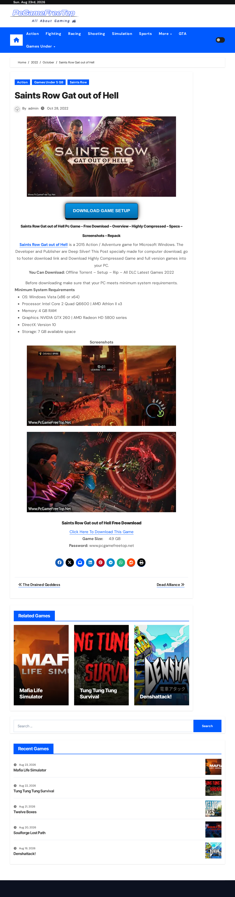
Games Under (39, 46)
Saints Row (78, 82)
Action (32, 33)
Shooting (96, 33)
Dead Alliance (169, 584)
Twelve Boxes (25, 812)
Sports (145, 33)
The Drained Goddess (41, 584)
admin (33, 108)
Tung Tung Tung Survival (98, 693)
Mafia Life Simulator (31, 693)
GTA (183, 33)
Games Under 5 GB (48, 82)
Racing (74, 33)
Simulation (122, 33)
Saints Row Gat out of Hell (44, 244)
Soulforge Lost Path (29, 832)
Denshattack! (156, 697)
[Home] (16, 40)
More (164, 33)
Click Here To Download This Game (102, 531)
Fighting (53, 33)
